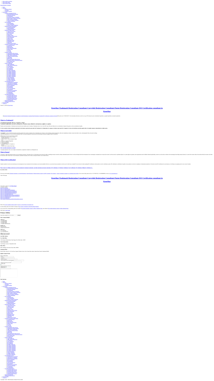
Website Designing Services (10, 375)
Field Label (2, 263)
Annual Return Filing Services (12, 327)
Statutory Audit (9, 323)
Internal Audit (9, 320)
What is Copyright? (6, 130)
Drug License (9, 308)
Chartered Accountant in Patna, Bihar (11, 318)
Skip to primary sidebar (7, 3)
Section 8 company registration (12, 299)
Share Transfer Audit (10, 335)
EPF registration (10, 360)
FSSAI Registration (10, 311)
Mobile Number (3, 259)
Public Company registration (12, 293)
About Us (4, 282)
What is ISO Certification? (8, 159)
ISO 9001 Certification (11, 344)
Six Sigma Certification (11, 354)
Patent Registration (10, 302)
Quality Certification (8, 337)
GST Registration (10, 367)
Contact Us (5, 377)
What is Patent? (5, 152)
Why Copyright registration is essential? (8, 147)
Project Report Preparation (11, 322)
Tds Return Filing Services (12, 373)
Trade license (9, 316)
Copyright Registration (22, 173)
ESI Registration (10, 361)
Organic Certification (11, 352)
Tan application (10, 366)
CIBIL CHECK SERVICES (12, 329)
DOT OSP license (10, 307)
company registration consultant (62, 173)
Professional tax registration (12, 364)
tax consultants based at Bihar (73, 173)
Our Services (5, 286)
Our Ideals (7, 284)
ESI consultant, (53, 173)
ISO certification (10, 343)
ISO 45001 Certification (11, 349)
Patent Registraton (29, 173)
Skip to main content (6, 2)
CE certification (10, 340)
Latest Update (7, 210)
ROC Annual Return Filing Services (13, 333)
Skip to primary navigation (7, 1)
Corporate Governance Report (12, 330)
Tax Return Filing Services (9, 368)
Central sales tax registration (12, 357)
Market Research (10, 321)
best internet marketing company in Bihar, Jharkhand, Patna (31, 208)
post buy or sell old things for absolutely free (25, 204)
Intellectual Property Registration (10, 300)
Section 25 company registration (12, 294)
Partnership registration (11, 289)
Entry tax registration (10, 359)
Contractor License (10, 306)
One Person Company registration (13, 291)
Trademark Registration (11, 303)
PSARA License (10, 313)
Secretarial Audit (10, 336)
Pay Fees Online (5, 376)
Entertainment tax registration (12, 358)
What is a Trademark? (6, 120)
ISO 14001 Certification (11, 345)
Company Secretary (8, 326)
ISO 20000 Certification (11, 346)
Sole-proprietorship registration (12, 288)
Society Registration (10, 298)
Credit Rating (9, 331)
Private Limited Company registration (13, 292)
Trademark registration (14, 173)
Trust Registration (10, 297)
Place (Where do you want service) (7, 260)
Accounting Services (10, 319)
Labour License (10, 312)
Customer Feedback (8, 285)
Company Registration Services (10, 287)
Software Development (9, 374)
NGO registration (8, 296)
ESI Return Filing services (11, 371)
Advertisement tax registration (12, 356)
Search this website (3, 215)
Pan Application (10, 363)
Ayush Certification (10, 338)
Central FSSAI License (11, 305)
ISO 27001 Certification (11, 348)
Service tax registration (11, 365)
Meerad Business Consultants (5, 5)
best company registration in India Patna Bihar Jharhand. (29, 206)
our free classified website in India (11, 204)
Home (4, 281)
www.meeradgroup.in (113, 173)
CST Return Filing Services (12, 369)
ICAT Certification (10, 341)
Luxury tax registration (11, 362)
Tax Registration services (9, 355)
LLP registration (10, 290)
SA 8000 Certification (11, 353)
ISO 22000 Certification (11, 347)
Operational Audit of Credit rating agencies (14, 334)
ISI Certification (10, 342)
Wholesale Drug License (11, 317)
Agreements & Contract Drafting (13, 328)
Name (1, 256)
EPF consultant (47, 173)
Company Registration (11, 295)
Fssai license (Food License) (12, 310)
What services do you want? (5, 262)
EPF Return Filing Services (12, 370)
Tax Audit (9, 324)
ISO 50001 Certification (11, 350)
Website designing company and (39, 173)
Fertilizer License (10, 309)
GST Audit (9, 325)
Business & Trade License (9, 304)
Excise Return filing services (12, 372)
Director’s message (8, 283)
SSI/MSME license (10, 315)
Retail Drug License (10, 314)
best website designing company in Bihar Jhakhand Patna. (58, 208)
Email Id (2, 257)
